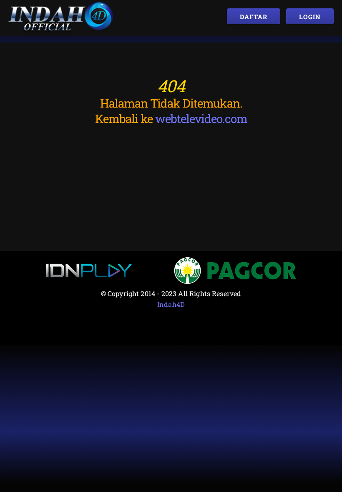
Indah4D (171, 304)
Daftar (253, 17)
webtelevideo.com (201, 118)
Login (310, 17)
